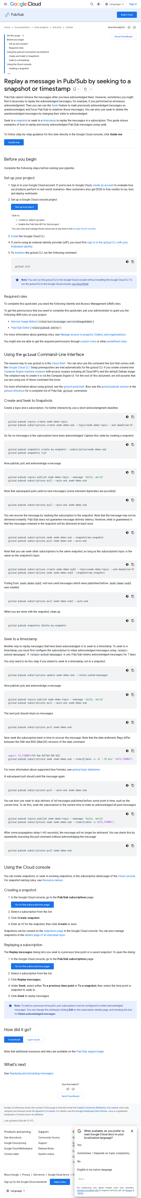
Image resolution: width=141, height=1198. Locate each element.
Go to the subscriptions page (32, 904)
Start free (127, 14)
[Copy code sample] (132, 261)
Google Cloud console (84, 228)
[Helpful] (129, 27)
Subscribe (60, 1181)
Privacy (26, 1174)
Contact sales (11, 1154)
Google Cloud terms (58, 1174)
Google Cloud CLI (19, 367)
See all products (12, 1137)
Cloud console (126, 876)
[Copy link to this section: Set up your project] (38, 178)
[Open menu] (5, 4)
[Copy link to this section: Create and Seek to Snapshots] (55, 401)
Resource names (52, 880)
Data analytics (41, 27)
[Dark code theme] (127, 261)
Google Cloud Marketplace (18, 1148)
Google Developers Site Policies (91, 1111)
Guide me (14, 142)
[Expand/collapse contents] (23, 36)
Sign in (133, 4)
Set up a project (24, 206)
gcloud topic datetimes (86, 769)
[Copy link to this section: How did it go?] (34, 1030)
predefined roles (117, 341)
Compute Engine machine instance (24, 371)
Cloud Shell (59, 363)
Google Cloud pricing (15, 1143)
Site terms (39, 1174)
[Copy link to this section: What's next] (29, 1065)
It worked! (14, 1039)
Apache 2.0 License (45, 1111)
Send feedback (124, 36)
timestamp (49, 120)
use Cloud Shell (80, 284)
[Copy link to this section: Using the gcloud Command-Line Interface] (87, 355)
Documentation (22, 27)
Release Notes (46, 1148)
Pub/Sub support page (90, 1051)
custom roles (88, 341)
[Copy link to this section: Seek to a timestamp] (40, 639)
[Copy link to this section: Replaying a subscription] (45, 945)
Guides (69, 27)
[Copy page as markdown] (85, 89)
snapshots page (53, 931)
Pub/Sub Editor (20, 327)
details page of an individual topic (45, 935)
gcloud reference (14, 390)
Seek (55, 105)
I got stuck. (33, 1039)
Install (14, 236)
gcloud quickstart (74, 386)
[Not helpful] (134, 27)
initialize (20, 252)
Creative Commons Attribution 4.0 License (97, 1107)
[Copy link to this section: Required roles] (30, 297)
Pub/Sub (17, 15)
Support (42, 1143)
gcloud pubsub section (115, 386)
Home (7, 27)
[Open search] (92, 4)
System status (46, 1154)
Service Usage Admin (24, 321)
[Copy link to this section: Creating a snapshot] (39, 890)
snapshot (21, 120)
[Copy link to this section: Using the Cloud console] (53, 868)
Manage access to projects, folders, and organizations (93, 334)
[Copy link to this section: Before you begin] (39, 160)
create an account (103, 185)
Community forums (49, 1137)
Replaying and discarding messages (31, 1073)
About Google (11, 1174)
